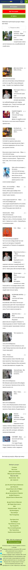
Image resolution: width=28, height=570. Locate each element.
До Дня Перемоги (14, 495)
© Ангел (10, 214)
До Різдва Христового (14, 504)
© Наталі (11, 188)
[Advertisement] (14, 57)
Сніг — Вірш (17, 228)
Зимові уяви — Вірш (8, 212)
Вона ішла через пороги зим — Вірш (13, 152)
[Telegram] (1, 553)
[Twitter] (1, 561)
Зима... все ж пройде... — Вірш (11, 186)
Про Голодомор (14, 514)
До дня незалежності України (14, 493)
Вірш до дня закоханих (14, 473)
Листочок (14, 469)
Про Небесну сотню (14, 523)
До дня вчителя (14, 491)
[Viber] (1, 550)
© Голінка (11, 154)
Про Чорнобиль (14, 530)
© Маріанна (11, 343)
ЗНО (14, 506)
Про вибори (14, 512)
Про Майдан (14, 521)
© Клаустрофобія (13, 238)
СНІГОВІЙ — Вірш (17, 437)
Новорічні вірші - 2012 (14, 508)
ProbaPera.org (5, 1)
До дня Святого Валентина (14, 497)
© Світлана (11, 78)
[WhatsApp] (1, 556)
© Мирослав (12, 201)
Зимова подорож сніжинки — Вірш (18, 415)
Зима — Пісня (6, 354)
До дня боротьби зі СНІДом (14, 489)
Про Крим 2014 (14, 519)
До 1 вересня (14, 480)
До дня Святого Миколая (14, 502)
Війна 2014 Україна (14, 471)
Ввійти (15, 16)
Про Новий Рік (14, 525)
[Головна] (1, 548)
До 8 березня (14, 487)
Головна (14, 6)
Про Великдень (14, 510)
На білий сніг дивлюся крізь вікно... (18, 129)
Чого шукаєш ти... (19, 333)
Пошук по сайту (14, 27)
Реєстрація (14, 11)
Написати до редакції (15, 542)
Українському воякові (14, 532)
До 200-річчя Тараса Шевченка (14, 484)
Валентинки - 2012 (14, 477)
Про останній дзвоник (14, 528)
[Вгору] (1, 564)
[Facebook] (1, 559)
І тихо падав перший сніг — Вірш (12, 199)
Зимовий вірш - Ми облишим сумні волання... (19, 371)
